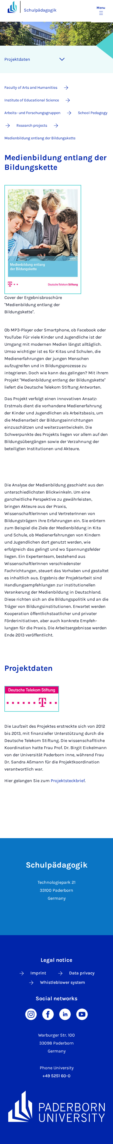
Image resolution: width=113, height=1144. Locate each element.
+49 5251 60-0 (56, 1075)
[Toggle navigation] (62, 59)
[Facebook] (48, 1013)
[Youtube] (82, 1013)
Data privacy (82, 973)
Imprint (38, 973)
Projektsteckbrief (68, 780)
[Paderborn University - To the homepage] (12, 7)
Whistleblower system (62, 982)
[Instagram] (31, 1013)
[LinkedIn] (65, 1013)
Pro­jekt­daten (17, 59)
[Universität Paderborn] (56, 1106)
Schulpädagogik (40, 10)
